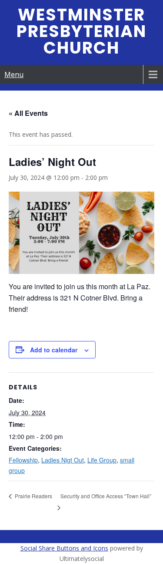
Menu (13, 74)
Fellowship (23, 460)
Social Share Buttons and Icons (64, 548)
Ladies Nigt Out (62, 460)
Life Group (101, 460)
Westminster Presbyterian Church (81, 31)
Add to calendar (53, 349)
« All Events (28, 113)
